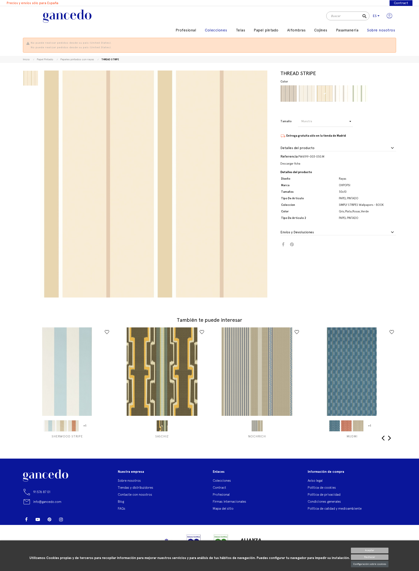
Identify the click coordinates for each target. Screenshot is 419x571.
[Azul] (49, 425)
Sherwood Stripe (67, 436)
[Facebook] (26, 519)
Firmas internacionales (229, 501)
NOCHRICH (257, 436)
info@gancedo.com (47, 502)
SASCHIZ (162, 436)
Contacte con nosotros (135, 494)
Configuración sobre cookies (369, 564)
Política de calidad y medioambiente (335, 508)
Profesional (221, 494)
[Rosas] (324, 93)
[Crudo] (357, 425)
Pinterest (292, 244)
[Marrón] (162, 425)
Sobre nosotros (129, 480)
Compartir (283, 244)
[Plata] (307, 93)
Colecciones (222, 480)
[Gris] (288, 93)
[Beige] (61, 425)
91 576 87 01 (41, 492)
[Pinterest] (49, 519)
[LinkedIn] (72, 517)
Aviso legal (315, 480)
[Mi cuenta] (389, 16)
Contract (401, 3)
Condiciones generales (324, 501)
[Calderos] (73, 425)
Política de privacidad (324, 494)
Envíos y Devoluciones (297, 232)
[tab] (338, 148)
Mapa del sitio (223, 508)
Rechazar (369, 557)
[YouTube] (37, 519)
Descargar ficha (290, 163)
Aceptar (369, 550)
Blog (121, 501)
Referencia (289, 156)
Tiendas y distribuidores (135, 487)
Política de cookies (322, 487)
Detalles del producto (297, 148)
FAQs (121, 508)
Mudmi (352, 436)
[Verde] (343, 93)
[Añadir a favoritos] (107, 332)
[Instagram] (61, 519)
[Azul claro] (257, 425)
